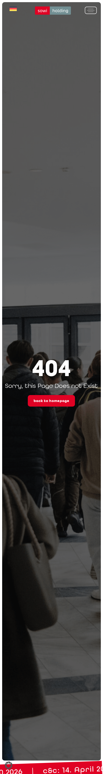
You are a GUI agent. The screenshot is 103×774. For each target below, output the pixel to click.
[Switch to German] (13, 8)
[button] (8, 765)
